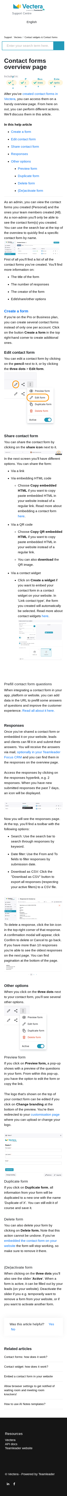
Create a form (21, 132)
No (13, 1329)
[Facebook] (14, 1484)
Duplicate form (28, 176)
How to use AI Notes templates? (24, 1404)
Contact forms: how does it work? (25, 1357)
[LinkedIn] (8, 1484)
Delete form (26, 183)
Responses (19, 154)
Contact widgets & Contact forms (41, 37)
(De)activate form (30, 190)
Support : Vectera (12, 37)
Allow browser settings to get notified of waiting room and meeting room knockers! (29, 1390)
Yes (51, 1324)
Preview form (27, 168)
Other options (21, 161)
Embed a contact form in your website (28, 1376)
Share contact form (25, 146)
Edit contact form (23, 139)
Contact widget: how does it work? (26, 1366)
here (21, 516)
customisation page (45, 1114)
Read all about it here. (38, 710)
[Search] (59, 45)
